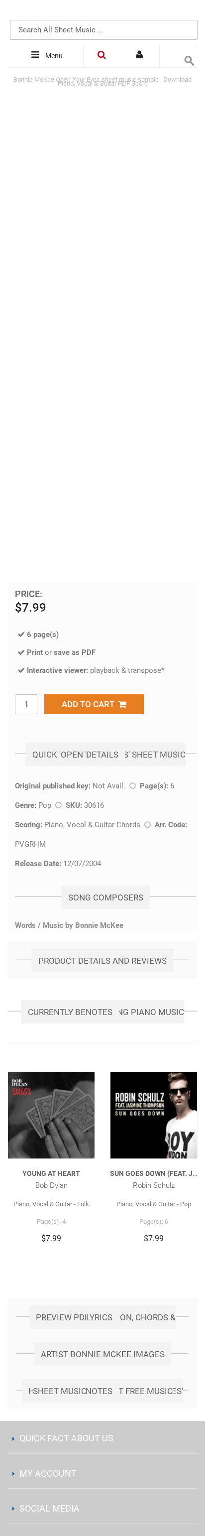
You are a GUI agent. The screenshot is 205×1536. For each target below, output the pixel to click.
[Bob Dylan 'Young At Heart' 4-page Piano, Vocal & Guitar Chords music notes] (51, 1115)
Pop (44, 805)
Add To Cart (90, 704)
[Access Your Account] (140, 56)
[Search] (188, 13)
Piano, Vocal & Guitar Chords (92, 824)
